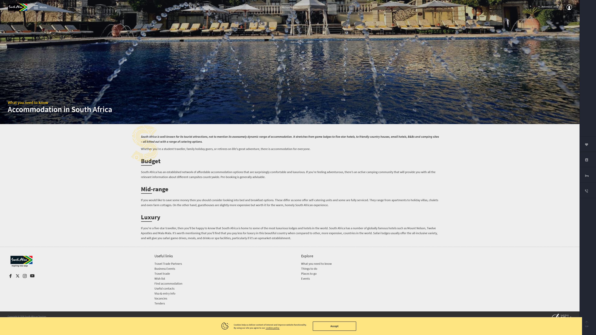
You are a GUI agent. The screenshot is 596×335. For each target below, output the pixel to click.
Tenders (159, 303)
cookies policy (272, 327)
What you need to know (28, 102)
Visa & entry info (164, 293)
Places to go (309, 273)
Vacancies (160, 298)
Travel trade (162, 273)
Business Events (164, 268)
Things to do (309, 268)
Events (305, 278)
